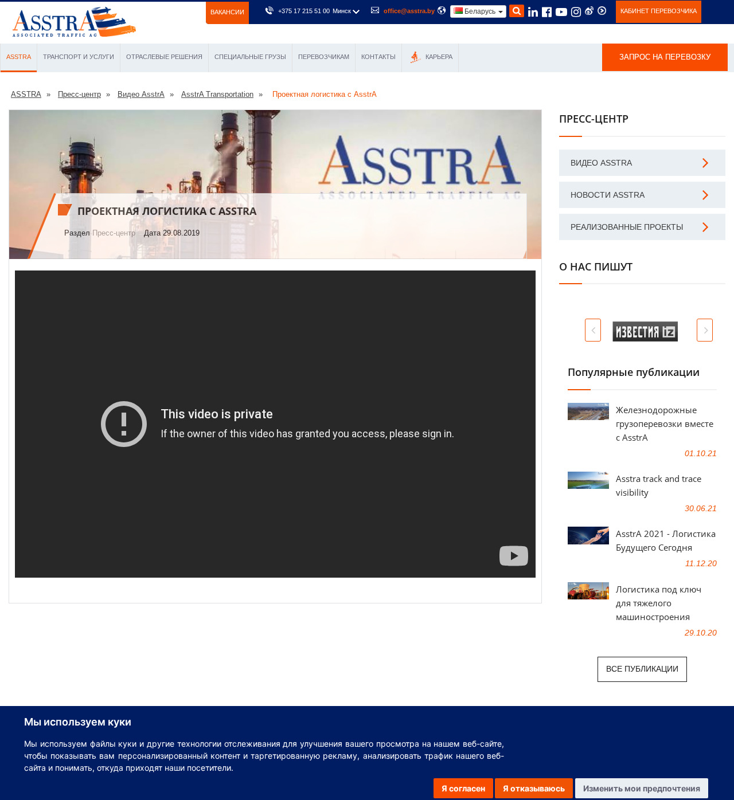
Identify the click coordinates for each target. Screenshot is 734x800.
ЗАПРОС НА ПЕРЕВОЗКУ (664, 57)
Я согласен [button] (463, 788)
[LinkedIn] (533, 13)
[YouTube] (561, 13)
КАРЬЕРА (438, 56)
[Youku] (602, 10)
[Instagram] (576, 13)
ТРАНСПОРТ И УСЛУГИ (78, 56)
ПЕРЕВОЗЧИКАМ (323, 56)
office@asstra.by (409, 10)
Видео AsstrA (601, 162)
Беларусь (480, 11)
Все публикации (642, 668)
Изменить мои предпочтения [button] (641, 788)
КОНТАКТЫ (378, 56)
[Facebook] (547, 13)
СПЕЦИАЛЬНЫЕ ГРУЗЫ (250, 56)
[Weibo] (589, 10)
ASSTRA (18, 56)
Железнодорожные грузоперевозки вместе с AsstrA (664, 423)
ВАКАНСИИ (227, 12)
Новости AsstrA (608, 194)
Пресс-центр (113, 233)
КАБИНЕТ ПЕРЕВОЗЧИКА (658, 10)
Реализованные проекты (627, 227)
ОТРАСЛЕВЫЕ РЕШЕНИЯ (164, 56)
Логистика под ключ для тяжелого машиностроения (658, 602)
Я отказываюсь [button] (534, 788)
